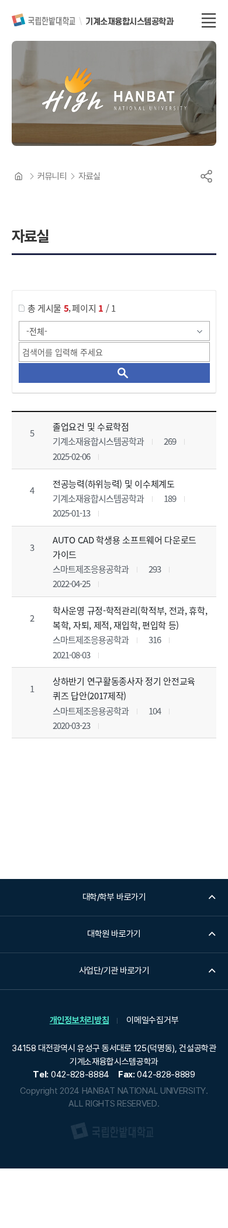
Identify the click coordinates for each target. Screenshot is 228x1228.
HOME (19, 176)
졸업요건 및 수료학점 (91, 426)
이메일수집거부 (152, 1020)
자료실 (89, 176)
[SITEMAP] (208, 20)
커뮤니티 (52, 176)
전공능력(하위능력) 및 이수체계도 (114, 483)
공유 (206, 176)
